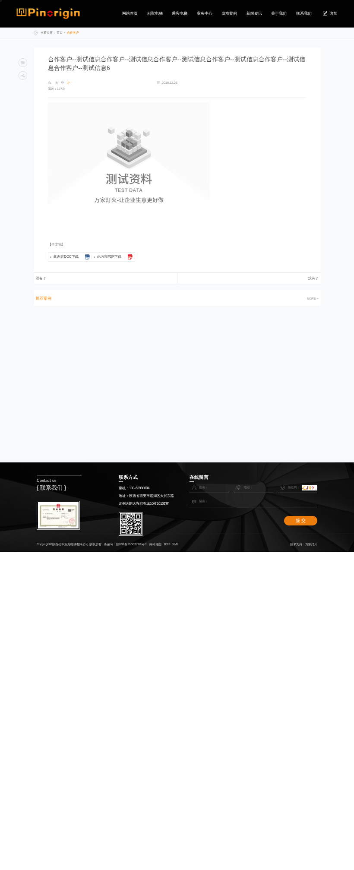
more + (313, 298)
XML (175, 544)
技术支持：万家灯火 (303, 544)
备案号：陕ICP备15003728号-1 (125, 544)
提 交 (301, 520)
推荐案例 (43, 299)
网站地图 (155, 544)
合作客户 (73, 32)
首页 (60, 32)
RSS (167, 544)
